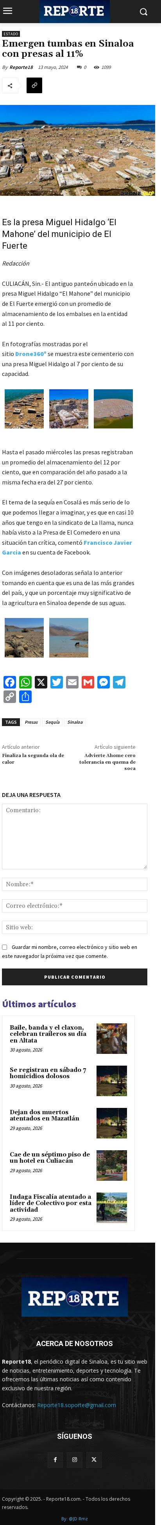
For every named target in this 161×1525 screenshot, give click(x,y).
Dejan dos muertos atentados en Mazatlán (44, 1116)
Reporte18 (21, 67)
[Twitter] (94, 1459)
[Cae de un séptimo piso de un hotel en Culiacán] (112, 1165)
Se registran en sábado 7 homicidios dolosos (48, 1073)
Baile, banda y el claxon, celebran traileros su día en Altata (48, 1034)
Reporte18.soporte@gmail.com (76, 1405)
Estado (11, 33)
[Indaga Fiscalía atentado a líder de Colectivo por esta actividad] (112, 1208)
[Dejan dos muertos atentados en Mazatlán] (112, 1123)
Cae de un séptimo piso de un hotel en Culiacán (50, 1158)
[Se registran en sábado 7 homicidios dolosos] (112, 1081)
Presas (31, 722)
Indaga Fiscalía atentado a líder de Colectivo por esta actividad (50, 1203)
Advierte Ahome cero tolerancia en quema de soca (107, 762)
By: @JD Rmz (74, 1518)
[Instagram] (74, 1459)
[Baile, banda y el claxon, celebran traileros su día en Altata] (112, 1038)
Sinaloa (74, 722)
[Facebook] (55, 1459)
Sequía (52, 722)
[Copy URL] (34, 85)
